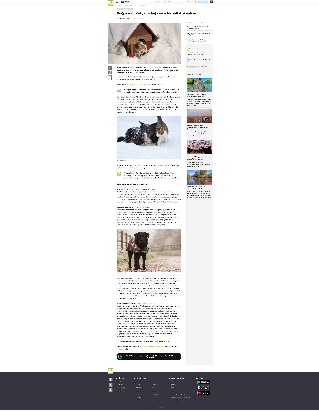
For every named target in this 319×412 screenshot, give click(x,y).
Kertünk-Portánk (125, 9)
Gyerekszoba (155, 384)
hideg (126, 5)
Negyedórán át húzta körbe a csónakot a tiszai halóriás (196, 95)
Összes (196, 48)
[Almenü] (117, 2)
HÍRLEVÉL (173, 384)
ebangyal (120, 349)
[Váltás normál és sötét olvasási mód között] (196, 2)
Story (153, 381)
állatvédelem (143, 5)
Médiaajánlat (175, 401)
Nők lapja (154, 391)
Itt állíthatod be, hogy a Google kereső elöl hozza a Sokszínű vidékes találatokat (151, 357)
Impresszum (174, 391)
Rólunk (173, 387)
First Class (139, 391)
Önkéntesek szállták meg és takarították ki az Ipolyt (196, 187)
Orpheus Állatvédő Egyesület (139, 84)
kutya (119, 5)
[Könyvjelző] (110, 77)
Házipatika (138, 397)
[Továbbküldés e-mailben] (110, 72)
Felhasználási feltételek (178, 394)
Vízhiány (158, 1)
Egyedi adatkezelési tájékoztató (180, 397)
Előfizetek (203, 1)
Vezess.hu (138, 387)
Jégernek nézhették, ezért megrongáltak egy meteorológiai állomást (197, 127)
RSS (172, 381)
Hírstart (138, 384)
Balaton (182, 1)
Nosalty (138, 394)
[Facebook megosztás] (110, 68)
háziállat (133, 5)
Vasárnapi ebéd (173, 1)
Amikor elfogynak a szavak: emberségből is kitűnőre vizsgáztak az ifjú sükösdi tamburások (199, 157)
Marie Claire (155, 394)
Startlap (138, 381)
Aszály (164, 1)
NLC (153, 387)
